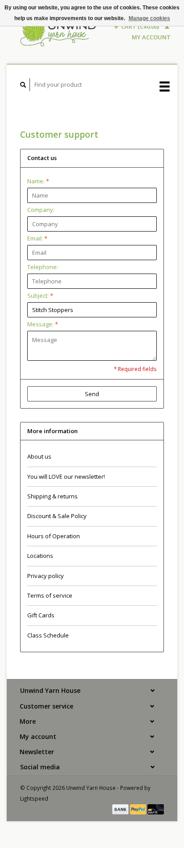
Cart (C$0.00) (140, 26)
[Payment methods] (121, 809)
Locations (40, 556)
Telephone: (42, 267)
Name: (38, 181)
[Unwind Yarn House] (58, 32)
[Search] (23, 84)
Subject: (40, 295)
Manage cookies (149, 18)
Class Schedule (48, 635)
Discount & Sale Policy (57, 516)
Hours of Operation (53, 536)
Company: (40, 210)
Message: (42, 324)
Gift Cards (40, 615)
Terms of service (49, 595)
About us (39, 456)
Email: (37, 238)
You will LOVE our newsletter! (66, 477)
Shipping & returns (52, 496)
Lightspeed (34, 798)
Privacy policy (45, 576)
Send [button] (92, 394)
